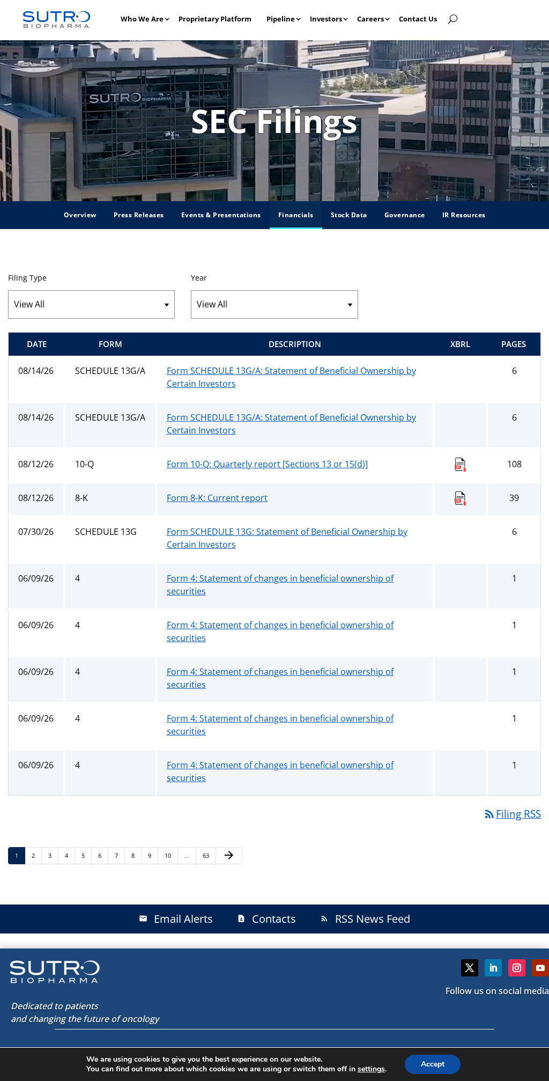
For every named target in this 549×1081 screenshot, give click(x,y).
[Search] (452, 19)
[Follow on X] (469, 967)
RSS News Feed (365, 918)
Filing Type (27, 278)
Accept (432, 1064)
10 (170, 855)
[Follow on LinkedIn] (493, 967)
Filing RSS (512, 814)
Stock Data (349, 214)
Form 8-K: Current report (217, 498)
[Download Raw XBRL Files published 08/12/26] (460, 464)
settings (371, 1069)
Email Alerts (176, 918)
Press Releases (139, 214)
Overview (80, 214)
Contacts (266, 918)
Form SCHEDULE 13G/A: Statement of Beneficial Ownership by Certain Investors (291, 377)
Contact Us (418, 19)
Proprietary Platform (215, 19)
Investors (326, 19)
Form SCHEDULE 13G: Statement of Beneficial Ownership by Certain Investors (287, 538)
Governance (404, 214)
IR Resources (464, 214)
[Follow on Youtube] (540, 967)
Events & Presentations (221, 214)
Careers (370, 19)
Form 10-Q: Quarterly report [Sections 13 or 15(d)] (267, 464)
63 (209, 855)
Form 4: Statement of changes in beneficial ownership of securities (280, 584)
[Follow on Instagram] (516, 967)
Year (199, 278)
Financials (296, 214)
